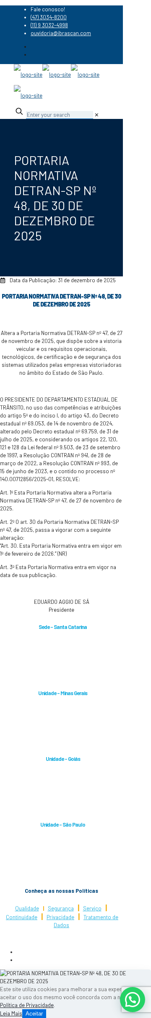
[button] (132, 999)
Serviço (92, 908)
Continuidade (21, 917)
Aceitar (34, 1013)
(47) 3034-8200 (49, 17)
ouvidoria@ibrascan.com (61, 33)
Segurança (61, 908)
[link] (96, 114)
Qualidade (27, 908)
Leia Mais (11, 1013)
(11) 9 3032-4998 (49, 25)
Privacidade (60, 917)
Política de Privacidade (27, 1005)
